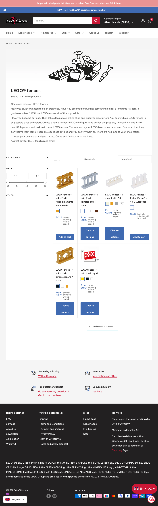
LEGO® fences (22, 43)
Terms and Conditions (52, 423)
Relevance (126, 159)
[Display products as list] (60, 159)
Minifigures (46, 32)
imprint (44, 418)
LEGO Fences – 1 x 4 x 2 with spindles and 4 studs (89, 200)
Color (10, 195)
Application (12, 438)
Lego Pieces (25, 32)
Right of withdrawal (50, 438)
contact (109, 32)
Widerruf (124, 32)
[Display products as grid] (55, 159)
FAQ (8, 418)
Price (9, 168)
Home (9, 32)
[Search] (96, 20)
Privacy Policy (47, 433)
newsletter (12, 433)
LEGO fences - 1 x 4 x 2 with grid (89, 271)
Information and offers (105, 376)
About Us (94, 32)
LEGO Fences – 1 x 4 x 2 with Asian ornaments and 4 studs (64, 200)
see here (97, 391)
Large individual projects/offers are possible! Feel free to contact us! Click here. (79, 3)
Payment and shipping (52, 428)
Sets (77, 32)
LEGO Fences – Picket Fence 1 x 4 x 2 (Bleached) (138, 198)
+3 (122, 204)
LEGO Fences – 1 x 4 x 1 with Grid (114, 196)
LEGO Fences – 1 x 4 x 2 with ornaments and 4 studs (64, 275)
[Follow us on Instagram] (54, 496)
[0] (149, 21)
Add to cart (65, 237)
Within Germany (47, 376)
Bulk (64, 32)
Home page (89, 418)
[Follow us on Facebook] (48, 496)
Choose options (90, 233)
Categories (13, 157)
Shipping (117, 450)
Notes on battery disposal (54, 443)
